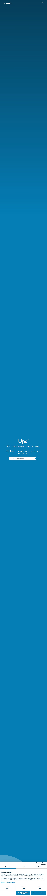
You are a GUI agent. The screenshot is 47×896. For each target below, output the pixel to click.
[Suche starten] (36, 458)
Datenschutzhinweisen (40, 881)
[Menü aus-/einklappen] (42, 3)
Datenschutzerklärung (11, 882)
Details (23, 866)
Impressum (3, 882)
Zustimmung (8, 866)
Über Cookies (39, 866)
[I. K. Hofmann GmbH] (8, 3)
